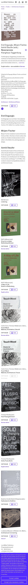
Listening (4, 202)
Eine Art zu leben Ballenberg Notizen (7, 242)
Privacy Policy (4, 574)
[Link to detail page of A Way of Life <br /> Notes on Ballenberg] (14, 266)
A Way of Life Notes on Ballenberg (7, 285)
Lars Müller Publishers (7, 2)
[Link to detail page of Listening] (14, 183)
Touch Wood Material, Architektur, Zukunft (10, 328)
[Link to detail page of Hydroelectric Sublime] (14, 483)
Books (8, 6)
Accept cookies (14, 578)
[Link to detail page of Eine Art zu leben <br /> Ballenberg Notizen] (14, 223)
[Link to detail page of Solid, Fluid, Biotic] (14, 441)
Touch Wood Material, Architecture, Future (10, 371)
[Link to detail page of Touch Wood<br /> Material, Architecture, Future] (14, 353)
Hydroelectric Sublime (8, 501)
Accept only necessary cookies (14, 582)
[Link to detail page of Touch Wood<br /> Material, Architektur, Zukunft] (14, 310)
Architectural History (14, 102)
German (22, 66)
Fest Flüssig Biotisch (8, 416)
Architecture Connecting (9, 533)
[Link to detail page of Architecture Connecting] (14, 518)
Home (2, 6)
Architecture (15, 6)
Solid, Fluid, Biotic (7, 461)
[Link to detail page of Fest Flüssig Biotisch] (14, 397)
